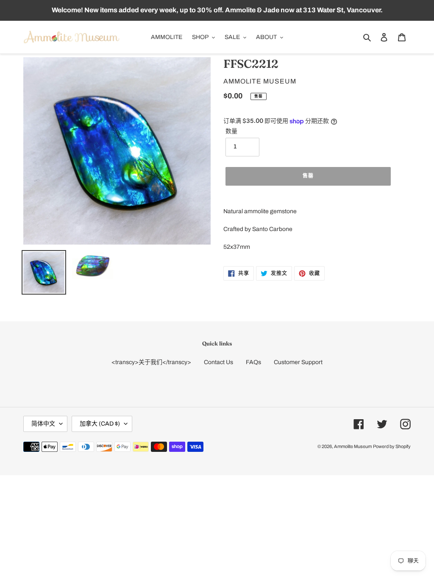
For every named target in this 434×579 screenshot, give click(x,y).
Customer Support (298, 362)
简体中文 (43, 423)
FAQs (253, 362)
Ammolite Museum (353, 446)
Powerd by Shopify (392, 446)
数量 (231, 131)
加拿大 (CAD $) (100, 423)
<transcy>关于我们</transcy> (151, 362)
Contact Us (218, 362)
